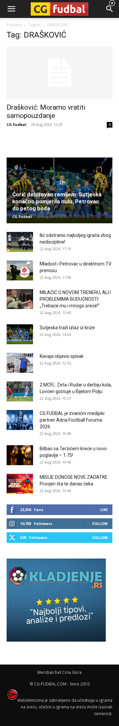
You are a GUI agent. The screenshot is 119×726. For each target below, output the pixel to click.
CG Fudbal (16, 124)
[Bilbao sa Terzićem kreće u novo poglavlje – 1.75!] (20, 455)
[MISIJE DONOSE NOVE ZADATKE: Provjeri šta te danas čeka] (20, 484)
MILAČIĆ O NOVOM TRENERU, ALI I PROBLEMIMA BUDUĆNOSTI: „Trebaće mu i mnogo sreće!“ (75, 299)
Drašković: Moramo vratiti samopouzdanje (46, 111)
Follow (100, 523)
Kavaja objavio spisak (62, 356)
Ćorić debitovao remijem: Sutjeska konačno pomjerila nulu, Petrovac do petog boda (56, 201)
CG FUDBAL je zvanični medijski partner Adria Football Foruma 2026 (72, 420)
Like (104, 509)
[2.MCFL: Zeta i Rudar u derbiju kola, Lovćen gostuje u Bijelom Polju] (20, 391)
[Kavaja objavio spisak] (20, 363)
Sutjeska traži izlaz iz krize (67, 327)
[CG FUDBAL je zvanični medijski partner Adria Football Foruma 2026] (20, 420)
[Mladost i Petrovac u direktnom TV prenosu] (20, 270)
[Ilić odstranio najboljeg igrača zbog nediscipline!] (20, 242)
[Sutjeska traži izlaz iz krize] (20, 334)
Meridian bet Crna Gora (59, 672)
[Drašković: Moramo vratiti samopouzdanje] (59, 73)
